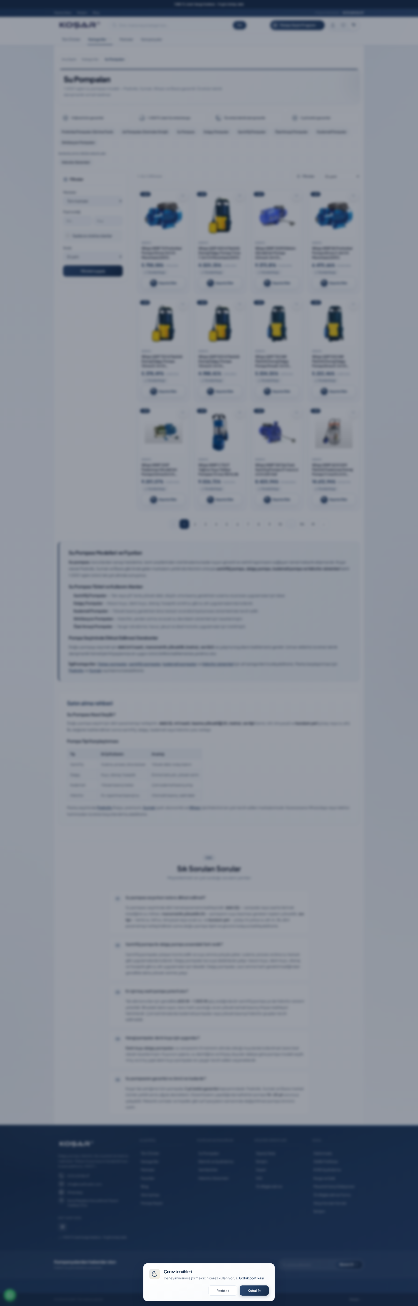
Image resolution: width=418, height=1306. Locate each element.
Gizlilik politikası (251, 1278)
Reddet (222, 1290)
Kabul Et (254, 1290)
